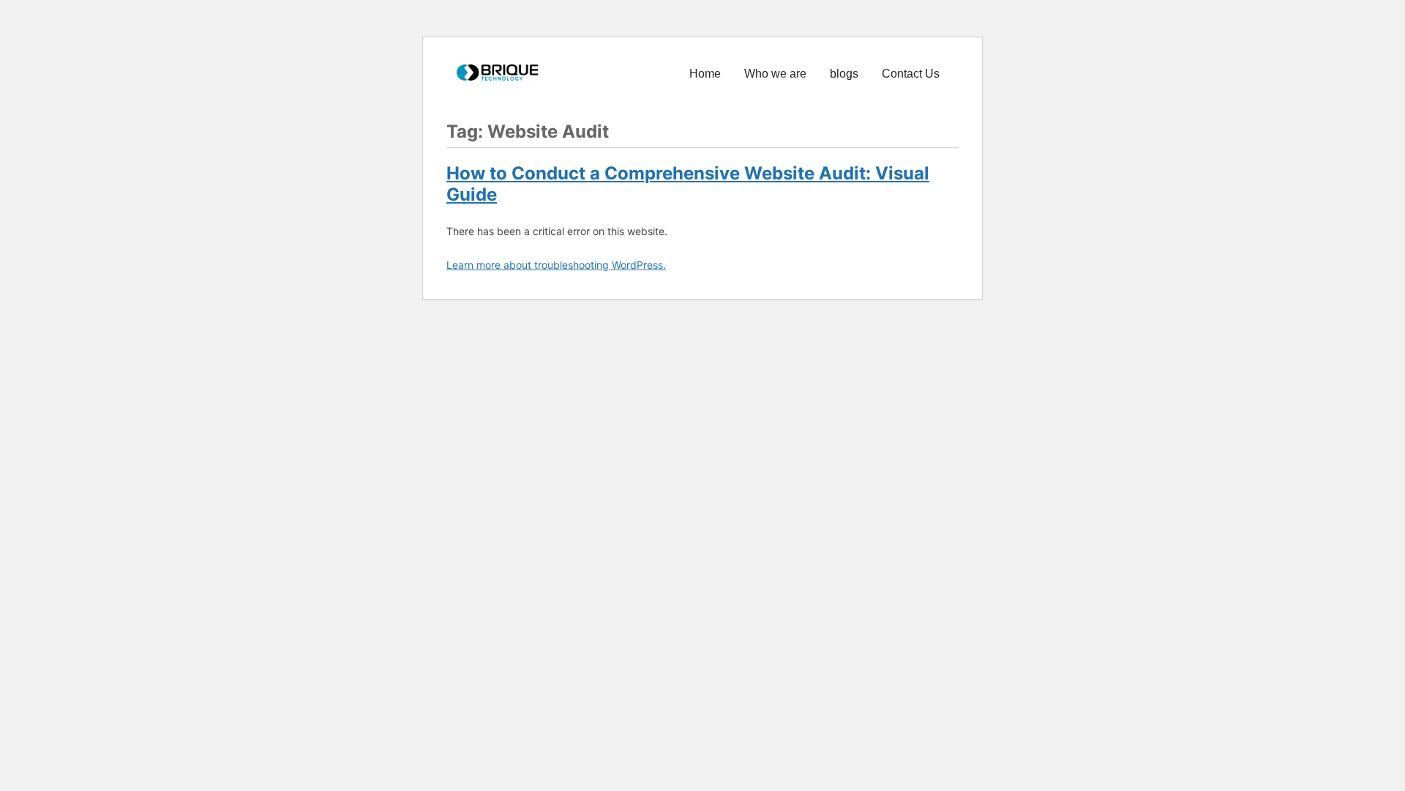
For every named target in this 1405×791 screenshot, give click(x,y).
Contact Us (911, 73)
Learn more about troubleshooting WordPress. (556, 265)
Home (705, 73)
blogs (844, 73)
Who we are (775, 73)
